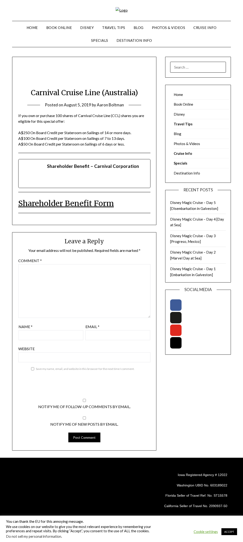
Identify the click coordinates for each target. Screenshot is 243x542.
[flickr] (176, 317)
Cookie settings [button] (206, 532)
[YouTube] (176, 330)
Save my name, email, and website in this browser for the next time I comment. (85, 369)
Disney (87, 27)
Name (26, 326)
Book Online (59, 27)
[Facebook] (176, 305)
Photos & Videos (168, 27)
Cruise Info (205, 27)
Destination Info (134, 40)
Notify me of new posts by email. (84, 424)
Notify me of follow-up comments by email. (84, 406)
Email (92, 326)
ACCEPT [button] (229, 531)
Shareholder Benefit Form (66, 203)
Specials (99, 40)
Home (32, 27)
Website (26, 348)
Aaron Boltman (110, 104)
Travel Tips (113, 27)
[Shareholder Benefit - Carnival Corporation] (84, 173)
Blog (139, 27)
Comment (30, 260)
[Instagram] (176, 343)
